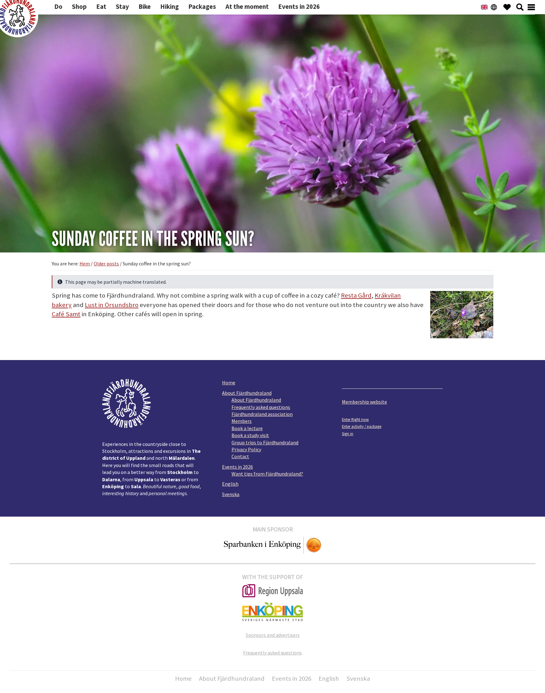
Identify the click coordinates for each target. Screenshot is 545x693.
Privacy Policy (246, 449)
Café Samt (66, 314)
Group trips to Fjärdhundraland (264, 442)
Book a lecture (247, 428)
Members (241, 421)
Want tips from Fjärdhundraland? (267, 474)
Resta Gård (356, 295)
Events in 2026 (237, 467)
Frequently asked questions (260, 407)
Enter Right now (355, 419)
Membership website (364, 402)
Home (228, 382)
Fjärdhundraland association (262, 414)
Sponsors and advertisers (273, 635)
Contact (240, 456)
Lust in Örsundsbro (111, 305)
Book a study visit (250, 435)
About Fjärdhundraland (247, 393)
